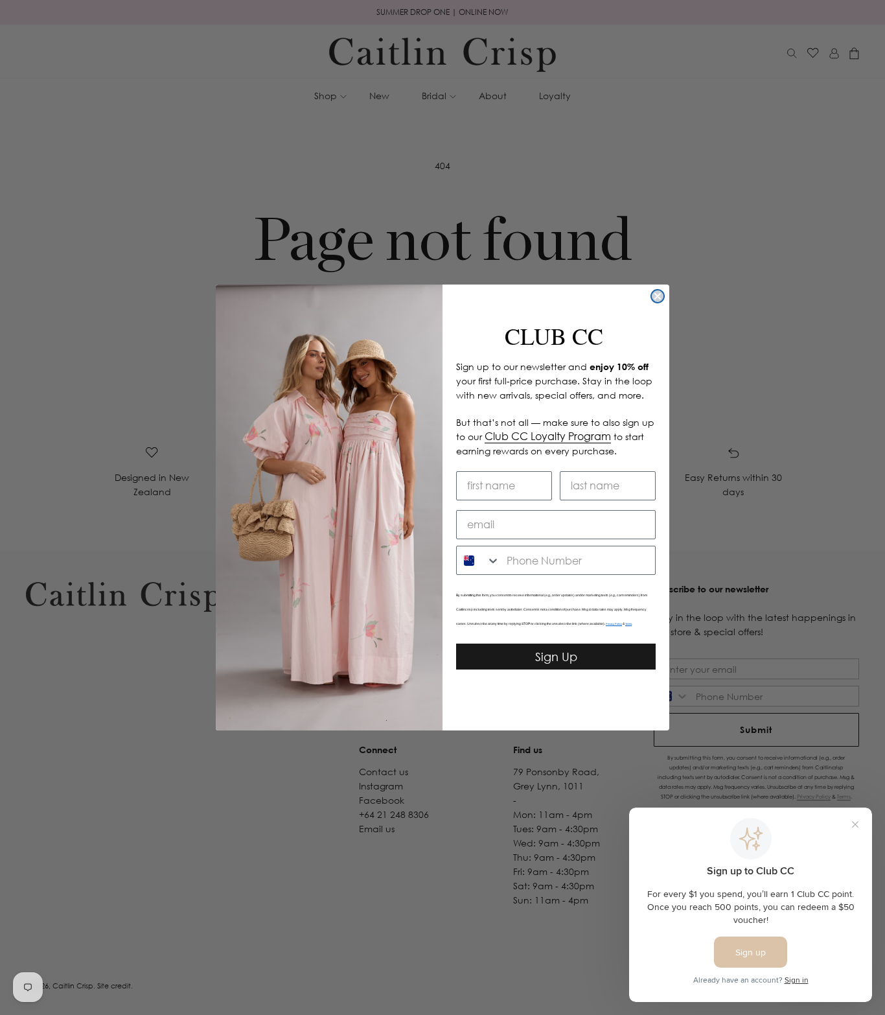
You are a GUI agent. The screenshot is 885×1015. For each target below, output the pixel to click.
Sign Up (556, 656)
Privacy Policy (614, 623)
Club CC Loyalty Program (548, 436)
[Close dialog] (657, 296)
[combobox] (478, 560)
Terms (628, 623)
